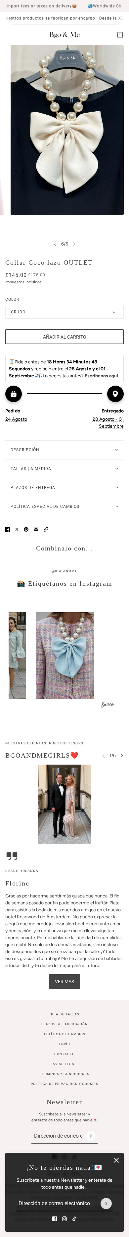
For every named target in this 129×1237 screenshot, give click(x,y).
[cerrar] (116, 1160)
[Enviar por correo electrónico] (36, 529)
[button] (46, 529)
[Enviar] (106, 1203)
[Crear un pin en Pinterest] (26, 529)
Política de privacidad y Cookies (64, 1084)
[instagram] (64, 1218)
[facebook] (54, 1218)
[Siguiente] (122, 755)
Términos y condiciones (64, 1074)
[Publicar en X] (17, 529)
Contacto (64, 1054)
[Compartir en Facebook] (7, 529)
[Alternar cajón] (9, 35)
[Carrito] (120, 34)
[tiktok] (74, 1218)
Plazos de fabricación (64, 1024)
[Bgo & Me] (64, 35)
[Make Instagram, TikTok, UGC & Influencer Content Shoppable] (108, 706)
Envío (64, 1044)
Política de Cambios (64, 1034)
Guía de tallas (64, 1014)
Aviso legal (64, 1064)
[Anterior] (55, 244)
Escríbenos (101, 376)
